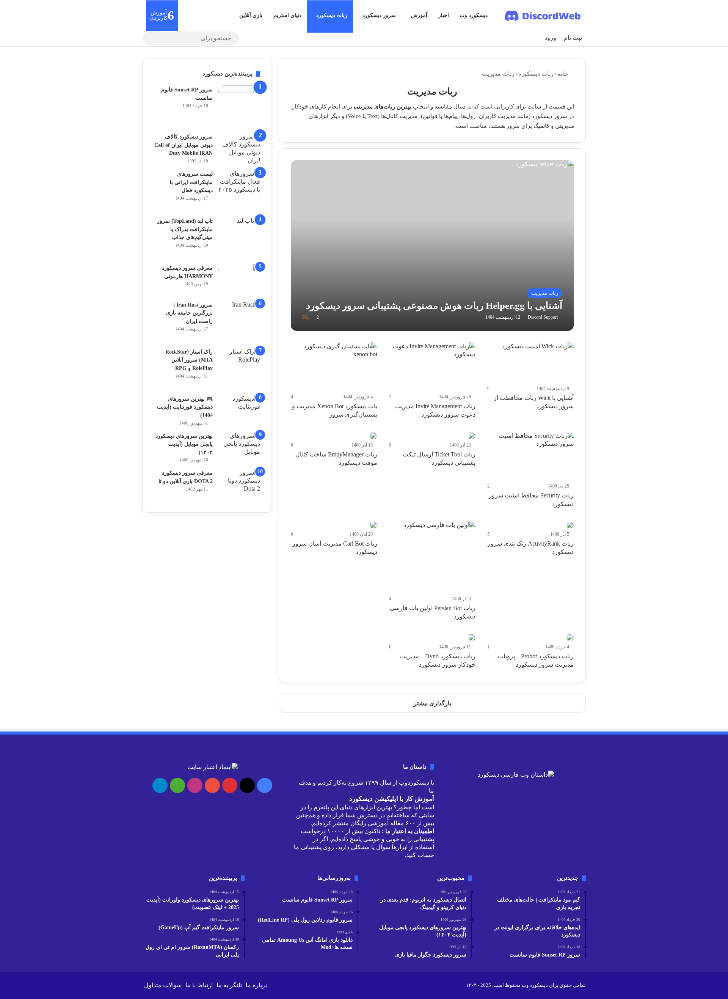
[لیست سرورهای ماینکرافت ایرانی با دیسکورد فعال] (239, 190)
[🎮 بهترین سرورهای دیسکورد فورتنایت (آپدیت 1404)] (239, 406)
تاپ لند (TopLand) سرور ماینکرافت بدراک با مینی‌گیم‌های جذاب (185, 229)
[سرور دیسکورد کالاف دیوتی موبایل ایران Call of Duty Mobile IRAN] (239, 148)
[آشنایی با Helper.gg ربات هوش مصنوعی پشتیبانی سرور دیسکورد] (432, 245)
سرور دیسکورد (379, 15)
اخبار (443, 15)
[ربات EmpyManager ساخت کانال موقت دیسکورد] (373, 435)
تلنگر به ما (229, 985)
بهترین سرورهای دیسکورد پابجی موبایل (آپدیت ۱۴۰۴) (184, 444)
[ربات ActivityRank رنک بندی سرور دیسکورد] (570, 525)
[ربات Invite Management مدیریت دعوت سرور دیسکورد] (432, 366)
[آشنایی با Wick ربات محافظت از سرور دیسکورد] (538, 362)
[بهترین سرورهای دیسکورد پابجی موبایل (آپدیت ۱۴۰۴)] (239, 446)
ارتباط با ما (199, 985)
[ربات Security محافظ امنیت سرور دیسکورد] (530, 456)
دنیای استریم (287, 15)
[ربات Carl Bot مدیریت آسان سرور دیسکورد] (373, 525)
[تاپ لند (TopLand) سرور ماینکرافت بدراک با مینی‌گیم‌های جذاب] (239, 237)
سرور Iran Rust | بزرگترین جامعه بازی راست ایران (189, 313)
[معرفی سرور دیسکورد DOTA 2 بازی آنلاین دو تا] (239, 485)
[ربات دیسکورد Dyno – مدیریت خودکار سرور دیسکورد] (471, 637)
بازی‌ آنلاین (250, 15)
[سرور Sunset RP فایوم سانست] (239, 106)
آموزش (419, 15)
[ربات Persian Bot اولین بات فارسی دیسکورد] (439, 557)
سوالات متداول (163, 985)
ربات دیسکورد (331, 15)
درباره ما (257, 985)
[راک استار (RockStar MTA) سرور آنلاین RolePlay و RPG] (239, 368)
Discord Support (543, 317)
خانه (563, 74)
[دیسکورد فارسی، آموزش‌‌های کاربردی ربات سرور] (543, 15)
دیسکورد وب (474, 15)
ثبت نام (573, 38)
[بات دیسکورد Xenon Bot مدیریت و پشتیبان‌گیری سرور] (334, 366)
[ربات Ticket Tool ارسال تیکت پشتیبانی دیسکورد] (471, 435)
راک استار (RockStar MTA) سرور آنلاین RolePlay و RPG (189, 360)
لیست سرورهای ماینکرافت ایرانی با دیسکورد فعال (191, 182)
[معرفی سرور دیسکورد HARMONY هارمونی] (239, 279)
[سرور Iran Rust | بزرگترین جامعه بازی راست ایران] (239, 321)
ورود (550, 38)
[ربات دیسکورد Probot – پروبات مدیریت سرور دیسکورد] (570, 637)
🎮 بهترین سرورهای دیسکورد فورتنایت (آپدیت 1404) (185, 407)
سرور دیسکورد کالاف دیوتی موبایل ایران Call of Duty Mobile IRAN (183, 145)
